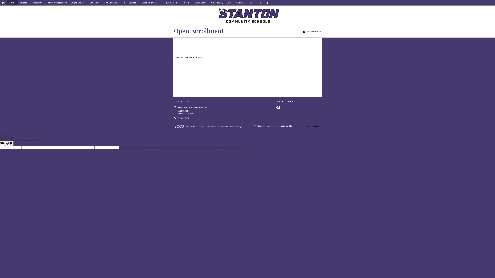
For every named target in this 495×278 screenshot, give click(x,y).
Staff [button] (229, 2)
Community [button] (37, 2)
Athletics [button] (23, 2)
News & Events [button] (171, 2)
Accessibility (223, 126)
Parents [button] (186, 2)
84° (251, 2)
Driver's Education (78, 2)
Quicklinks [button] (240, 2)
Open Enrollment (314, 31)
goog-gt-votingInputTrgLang (157, 147)
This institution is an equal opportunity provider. (273, 126)
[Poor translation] (9, 143)
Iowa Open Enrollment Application (188, 57)
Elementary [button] (94, 2)
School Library (217, 2)
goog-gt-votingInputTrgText (206, 147)
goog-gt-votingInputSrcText (182, 147)
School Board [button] (200, 2)
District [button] (12, 2)
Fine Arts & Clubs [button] (111, 2)
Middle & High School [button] (151, 2)
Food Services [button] (130, 2)
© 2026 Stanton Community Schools (201, 126)
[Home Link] (3, 2)
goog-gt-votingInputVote (230, 147)
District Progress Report (57, 2)
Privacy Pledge (236, 126)
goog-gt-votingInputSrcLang (131, 147)
